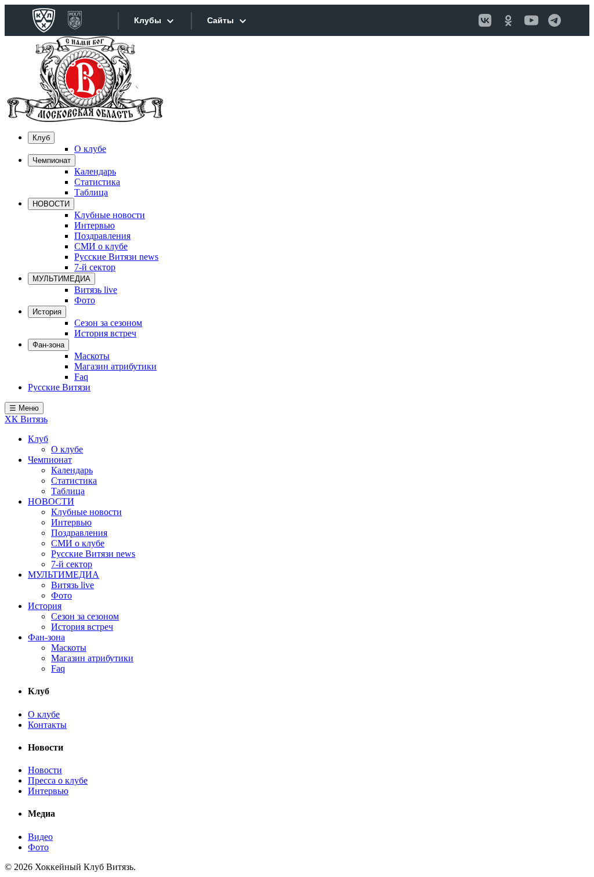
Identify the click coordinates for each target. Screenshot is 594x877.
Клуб (41, 137)
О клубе (90, 149)
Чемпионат (51, 160)
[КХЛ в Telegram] (554, 20)
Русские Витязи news (116, 257)
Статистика (97, 182)
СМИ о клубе (101, 246)
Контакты (47, 725)
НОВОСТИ (51, 204)
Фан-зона (48, 344)
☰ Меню (24, 408)
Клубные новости (109, 215)
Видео (40, 837)
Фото (84, 300)
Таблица (91, 192)
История (46, 311)
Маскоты (92, 356)
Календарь (95, 171)
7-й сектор (94, 267)
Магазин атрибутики (115, 366)
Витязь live (95, 290)
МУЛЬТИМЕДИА (61, 278)
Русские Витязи (59, 387)
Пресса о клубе (58, 780)
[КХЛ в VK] (485, 20)
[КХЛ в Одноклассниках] (508, 20)
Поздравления (102, 236)
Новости (45, 770)
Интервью (94, 225)
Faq (81, 377)
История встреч (105, 333)
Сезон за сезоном (108, 323)
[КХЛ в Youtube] (531, 20)
